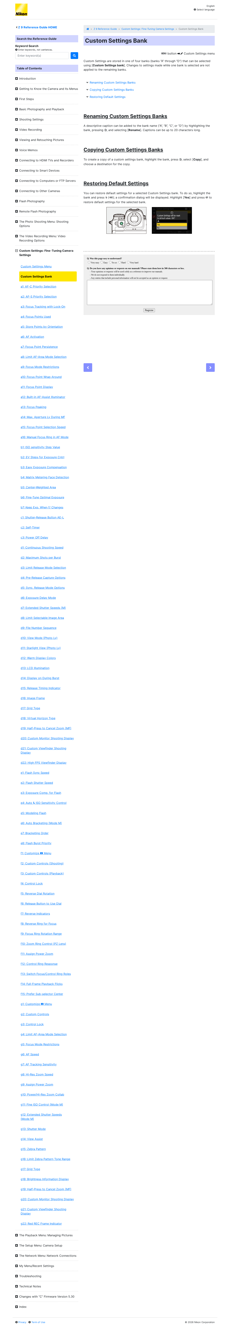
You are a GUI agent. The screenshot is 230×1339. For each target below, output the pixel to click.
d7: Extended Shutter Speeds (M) (43, 608)
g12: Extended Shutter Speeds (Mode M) (41, 1117)
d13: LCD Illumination (35, 668)
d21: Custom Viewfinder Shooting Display (43, 750)
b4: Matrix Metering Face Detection (45, 477)
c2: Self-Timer (30, 527)
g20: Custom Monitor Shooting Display (47, 1199)
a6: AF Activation (32, 336)
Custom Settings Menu (36, 266)
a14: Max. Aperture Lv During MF (43, 417)
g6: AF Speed (30, 1054)
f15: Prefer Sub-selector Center (42, 994)
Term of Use (38, 1322)
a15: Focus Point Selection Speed (43, 427)
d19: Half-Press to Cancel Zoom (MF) (46, 728)
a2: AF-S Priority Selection (39, 296)
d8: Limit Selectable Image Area (42, 618)
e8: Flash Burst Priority (36, 843)
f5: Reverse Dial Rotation (37, 893)
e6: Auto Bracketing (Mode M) (41, 823)
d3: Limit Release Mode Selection (43, 567)
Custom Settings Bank (36, 276)
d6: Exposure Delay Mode (38, 597)
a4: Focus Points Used (36, 316)
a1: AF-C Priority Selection (38, 286)
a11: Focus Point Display (37, 387)
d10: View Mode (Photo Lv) (39, 638)
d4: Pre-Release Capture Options (43, 577)
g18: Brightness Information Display (45, 1179)
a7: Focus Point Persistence (39, 347)
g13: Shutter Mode (33, 1129)
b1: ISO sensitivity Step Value (40, 447)
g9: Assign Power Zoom (37, 1084)
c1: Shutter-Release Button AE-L (42, 517)
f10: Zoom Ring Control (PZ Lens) (43, 943)
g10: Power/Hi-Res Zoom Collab (42, 1094)
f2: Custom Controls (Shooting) (42, 863)
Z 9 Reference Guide (105, 28)
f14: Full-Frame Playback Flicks (42, 984)
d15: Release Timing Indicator (41, 688)
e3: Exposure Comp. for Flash (41, 793)
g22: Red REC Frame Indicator (41, 1223)
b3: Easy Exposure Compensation (44, 467)
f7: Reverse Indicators (35, 913)
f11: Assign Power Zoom (37, 954)
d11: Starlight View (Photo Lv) (41, 648)
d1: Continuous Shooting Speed (42, 547)
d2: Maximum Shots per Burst (41, 557)
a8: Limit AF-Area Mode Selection (43, 357)
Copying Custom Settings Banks (112, 89)
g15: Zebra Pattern (33, 1149)
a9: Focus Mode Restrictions (40, 367)
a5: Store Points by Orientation (42, 326)
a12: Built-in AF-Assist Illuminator (43, 397)
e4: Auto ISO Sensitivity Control (43, 803)
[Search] (74, 55)
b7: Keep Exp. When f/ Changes (42, 507)
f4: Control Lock (32, 883)
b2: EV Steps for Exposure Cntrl (42, 457)
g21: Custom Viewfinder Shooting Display (43, 1211)
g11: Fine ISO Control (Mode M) (42, 1104)
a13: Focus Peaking (33, 407)
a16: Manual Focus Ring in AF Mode (44, 437)
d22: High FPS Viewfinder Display (43, 762)
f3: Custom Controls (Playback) (42, 873)
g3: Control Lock (32, 1024)
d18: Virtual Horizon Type (38, 718)
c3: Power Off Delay (34, 537)
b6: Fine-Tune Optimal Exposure (42, 497)
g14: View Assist (32, 1139)
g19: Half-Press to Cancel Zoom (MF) (46, 1189)
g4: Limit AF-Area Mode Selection (44, 1034)
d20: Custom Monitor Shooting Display (47, 738)
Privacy (22, 1322)
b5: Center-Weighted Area (38, 487)
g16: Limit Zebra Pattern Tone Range (45, 1159)
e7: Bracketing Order (35, 833)
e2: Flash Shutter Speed (37, 783)
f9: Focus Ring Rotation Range (41, 933)
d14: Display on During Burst (40, 678)
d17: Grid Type (30, 708)
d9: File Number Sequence (38, 628)
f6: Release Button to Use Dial (41, 903)
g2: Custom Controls (35, 1014)
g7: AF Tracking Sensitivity (39, 1064)
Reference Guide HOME (37, 27)
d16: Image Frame (33, 698)
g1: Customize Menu (36, 1004)
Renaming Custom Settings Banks (112, 82)
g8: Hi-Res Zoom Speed (37, 1074)
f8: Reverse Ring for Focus (38, 923)
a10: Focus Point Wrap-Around (41, 377)
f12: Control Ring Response (39, 964)
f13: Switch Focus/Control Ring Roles (46, 974)
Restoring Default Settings (107, 97)
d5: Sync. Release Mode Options (43, 587)
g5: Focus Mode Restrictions (40, 1044)
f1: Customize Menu (36, 853)
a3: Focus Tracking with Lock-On (43, 306)
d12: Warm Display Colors (38, 658)
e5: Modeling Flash (33, 813)
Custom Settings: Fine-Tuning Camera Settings (147, 28)
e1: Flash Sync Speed (35, 772)
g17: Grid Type (30, 1169)
